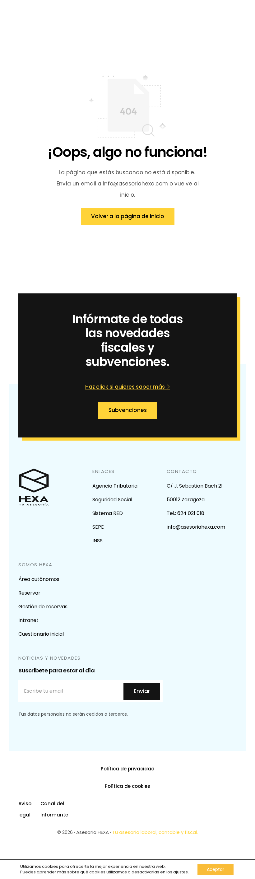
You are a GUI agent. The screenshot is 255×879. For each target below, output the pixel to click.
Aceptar (215, 869)
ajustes (180, 872)
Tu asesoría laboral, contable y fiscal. (155, 832)
